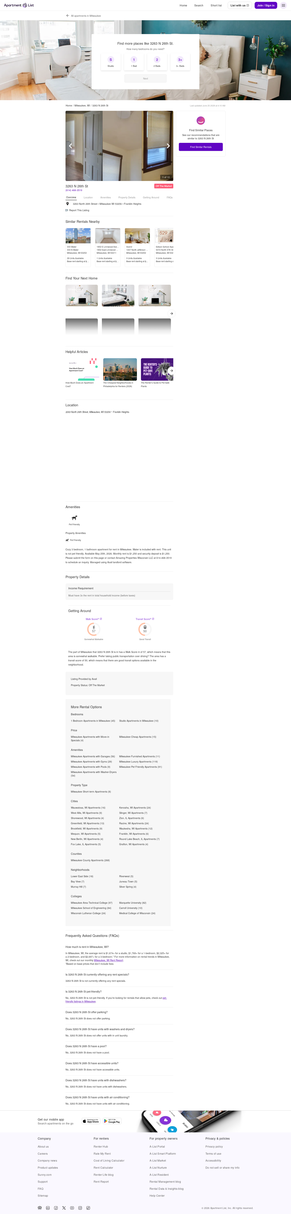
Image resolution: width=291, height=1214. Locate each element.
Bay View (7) (77, 881)
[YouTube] (72, 1208)
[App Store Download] (91, 1121)
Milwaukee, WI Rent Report (108, 960)
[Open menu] (283, 5)
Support (42, 1181)
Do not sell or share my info (222, 1167)
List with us (238, 5)
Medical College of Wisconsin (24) (137, 913)
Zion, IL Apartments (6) (131, 818)
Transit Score (143, 619)
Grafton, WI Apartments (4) (133, 844)
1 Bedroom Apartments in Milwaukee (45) (93, 720)
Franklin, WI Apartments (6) (134, 833)
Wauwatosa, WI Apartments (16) (88, 807)
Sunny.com (45, 1175)
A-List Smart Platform (163, 1153)
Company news (47, 1160)
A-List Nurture (158, 1167)
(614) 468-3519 (74, 190)
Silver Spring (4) (127, 886)
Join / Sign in (265, 5)
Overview (71, 197)
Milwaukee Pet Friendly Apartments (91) (140, 766)
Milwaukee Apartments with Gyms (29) (91, 761)
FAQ (40, 1189)
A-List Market (158, 1160)
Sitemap (43, 1195)
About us (43, 1146)
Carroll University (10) (130, 908)
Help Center (157, 1195)
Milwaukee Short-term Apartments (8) (91, 791)
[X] (64, 1208)
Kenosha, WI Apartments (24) (135, 807)
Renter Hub (101, 1146)
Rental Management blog (165, 1181)
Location (88, 197)
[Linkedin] (48, 1208)
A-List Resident (159, 1175)
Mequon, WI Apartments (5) (86, 833)
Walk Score (92, 619)
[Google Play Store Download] (112, 1121)
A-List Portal (157, 1146)
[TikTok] (88, 1208)
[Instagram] (80, 1208)
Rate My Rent (102, 1153)
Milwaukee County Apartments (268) (90, 860)
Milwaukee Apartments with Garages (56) (93, 756)
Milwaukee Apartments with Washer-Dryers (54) (94, 773)
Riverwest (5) (126, 876)
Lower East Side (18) (82, 876)
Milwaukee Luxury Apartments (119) (138, 761)
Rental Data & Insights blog (167, 1189)
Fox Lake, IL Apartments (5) (86, 844)
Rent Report (101, 1181)
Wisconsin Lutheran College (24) (88, 913)
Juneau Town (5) (128, 881)
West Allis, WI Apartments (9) (86, 812)
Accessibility (213, 1160)
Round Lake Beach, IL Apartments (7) (139, 839)
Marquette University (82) (132, 902)
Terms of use (213, 1153)
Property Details (126, 197)
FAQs (170, 197)
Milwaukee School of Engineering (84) (91, 908)
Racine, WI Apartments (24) (134, 823)
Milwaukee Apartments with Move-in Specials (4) (90, 738)
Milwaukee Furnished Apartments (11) (139, 756)
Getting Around (151, 197)
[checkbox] (111, 61)
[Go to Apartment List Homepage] (19, 5)
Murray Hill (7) (78, 886)
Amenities (105, 197)
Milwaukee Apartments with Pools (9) (90, 766)
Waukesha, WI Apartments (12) (136, 828)
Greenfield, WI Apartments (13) (87, 823)
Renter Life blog (104, 1175)
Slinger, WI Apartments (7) (133, 812)
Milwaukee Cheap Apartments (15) (137, 736)
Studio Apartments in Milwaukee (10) (138, 720)
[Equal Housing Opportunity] (40, 1208)
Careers (43, 1153)
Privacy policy (214, 1146)
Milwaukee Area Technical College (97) (91, 902)
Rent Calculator (103, 1167)
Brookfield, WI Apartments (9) (86, 828)
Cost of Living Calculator (109, 1160)
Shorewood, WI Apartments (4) (87, 818)
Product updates (48, 1167)
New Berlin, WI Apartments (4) (87, 839)
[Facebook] (56, 1208)
